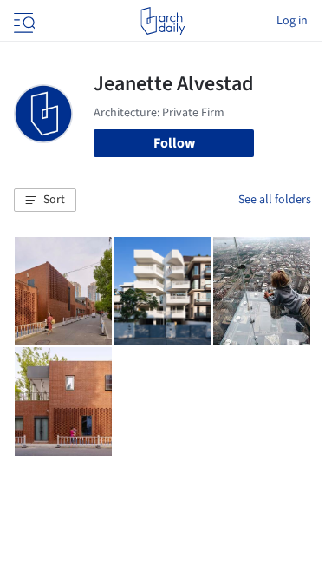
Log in (292, 21)
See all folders (274, 199)
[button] (45, 200)
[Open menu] (22, 21)
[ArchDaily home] (162, 21)
